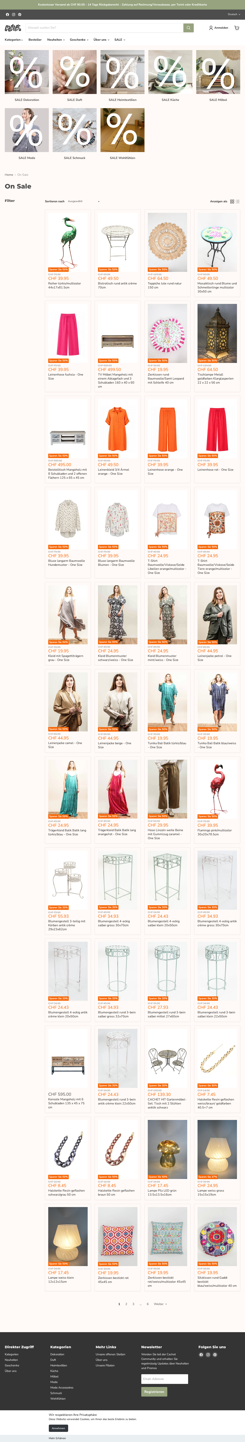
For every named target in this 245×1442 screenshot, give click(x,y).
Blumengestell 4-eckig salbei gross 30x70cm (114, 923)
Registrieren (154, 1391)
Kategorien (13, 40)
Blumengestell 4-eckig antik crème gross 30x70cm (217, 923)
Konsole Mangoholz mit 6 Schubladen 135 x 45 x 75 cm (66, 1103)
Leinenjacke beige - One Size (114, 745)
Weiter (159, 1304)
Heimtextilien (58, 1365)
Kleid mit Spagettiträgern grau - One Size (65, 658)
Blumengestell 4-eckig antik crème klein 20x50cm (67, 1014)
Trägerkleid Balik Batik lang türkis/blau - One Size (67, 832)
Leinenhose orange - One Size (165, 472)
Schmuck (56, 1393)
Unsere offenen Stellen (110, 1354)
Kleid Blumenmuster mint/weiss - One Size (163, 658)
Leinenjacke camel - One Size (65, 745)
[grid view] (232, 201)
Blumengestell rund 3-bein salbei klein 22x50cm (216, 1014)
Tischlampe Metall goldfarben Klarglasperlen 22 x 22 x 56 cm (216, 378)
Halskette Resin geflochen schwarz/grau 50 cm (66, 1193)
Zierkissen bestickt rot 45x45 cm (113, 1280)
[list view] (237, 201)
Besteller (35, 40)
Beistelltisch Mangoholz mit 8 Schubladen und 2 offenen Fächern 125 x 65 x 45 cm (67, 474)
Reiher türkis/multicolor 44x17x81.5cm (64, 285)
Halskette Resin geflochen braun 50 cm (116, 1193)
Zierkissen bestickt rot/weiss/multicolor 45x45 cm (167, 1282)
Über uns (100, 40)
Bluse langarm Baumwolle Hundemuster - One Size (66, 563)
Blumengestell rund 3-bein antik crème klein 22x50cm (117, 1101)
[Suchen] (188, 27)
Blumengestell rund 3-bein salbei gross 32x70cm (117, 1014)
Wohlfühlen (58, 1399)
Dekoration (57, 1354)
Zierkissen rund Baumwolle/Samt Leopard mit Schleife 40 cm (166, 378)
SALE (118, 40)
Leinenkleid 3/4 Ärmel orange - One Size (113, 472)
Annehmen (58, 1428)
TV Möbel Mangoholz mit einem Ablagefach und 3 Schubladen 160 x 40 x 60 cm (116, 380)
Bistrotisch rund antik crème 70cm (117, 285)
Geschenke (78, 40)
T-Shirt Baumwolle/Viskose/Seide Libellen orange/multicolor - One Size (167, 567)
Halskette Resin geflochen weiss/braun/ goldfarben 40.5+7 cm (216, 1103)
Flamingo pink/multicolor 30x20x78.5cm (215, 832)
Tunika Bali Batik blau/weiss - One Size (217, 745)
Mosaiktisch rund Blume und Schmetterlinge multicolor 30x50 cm (217, 287)
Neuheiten (55, 40)
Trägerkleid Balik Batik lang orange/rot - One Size (117, 832)
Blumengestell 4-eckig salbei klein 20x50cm (164, 923)
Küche (54, 1371)
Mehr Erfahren (57, 1438)
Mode (54, 1382)
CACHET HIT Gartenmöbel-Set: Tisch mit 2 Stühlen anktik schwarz (167, 1103)
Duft (53, 1360)
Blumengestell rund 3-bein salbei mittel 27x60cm (166, 1014)
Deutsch (232, 14)
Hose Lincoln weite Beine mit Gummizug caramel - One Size (165, 834)
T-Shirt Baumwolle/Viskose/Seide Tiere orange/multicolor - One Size (216, 567)
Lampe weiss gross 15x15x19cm (211, 1193)
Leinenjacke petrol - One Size (215, 658)
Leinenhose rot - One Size (216, 470)
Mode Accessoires (61, 1387)
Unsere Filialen (105, 1365)
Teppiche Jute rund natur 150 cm (165, 285)
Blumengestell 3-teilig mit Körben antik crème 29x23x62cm (66, 925)
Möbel (54, 1376)
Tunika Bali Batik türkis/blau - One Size (167, 745)
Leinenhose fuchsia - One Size (65, 376)
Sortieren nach (55, 201)
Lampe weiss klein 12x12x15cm (61, 1280)
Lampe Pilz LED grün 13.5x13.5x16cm (162, 1193)
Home (9, 175)
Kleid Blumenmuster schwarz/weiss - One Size (115, 658)
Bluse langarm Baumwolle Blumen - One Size (116, 563)
